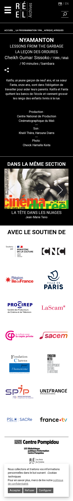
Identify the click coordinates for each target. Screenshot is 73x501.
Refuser (29, 490)
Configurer (45, 490)
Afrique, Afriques (53, 30)
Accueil (8, 30)
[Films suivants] (61, 190)
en (67, 3)
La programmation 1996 (29, 30)
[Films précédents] (12, 190)
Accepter (15, 490)
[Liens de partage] (6, 70)
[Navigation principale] (7, 10)
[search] (65, 14)
